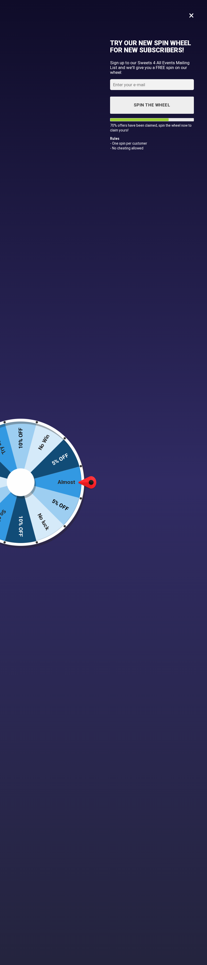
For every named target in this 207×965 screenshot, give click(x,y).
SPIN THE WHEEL (152, 104)
